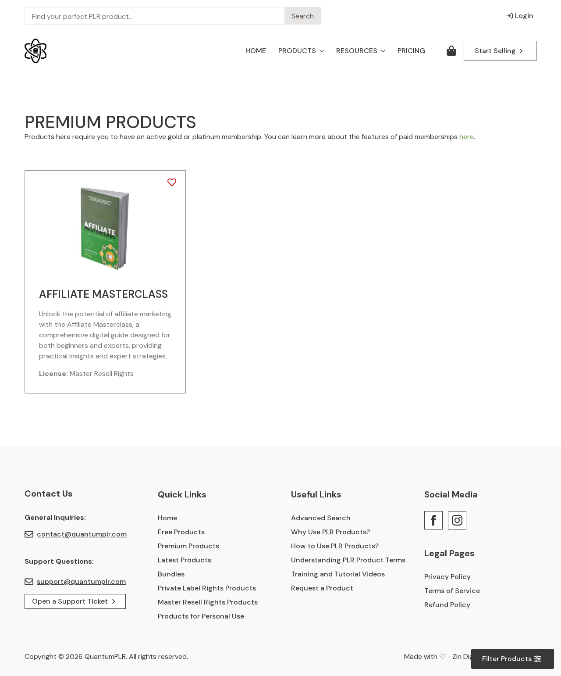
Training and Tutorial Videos (338, 574)
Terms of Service (452, 590)
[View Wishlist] (451, 51)
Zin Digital (467, 656)
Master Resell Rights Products (208, 602)
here (466, 136)
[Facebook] (433, 520)
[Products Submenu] (320, 50)
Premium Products (188, 546)
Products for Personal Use (201, 616)
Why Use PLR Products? (330, 532)
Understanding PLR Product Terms (347, 560)
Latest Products (184, 560)
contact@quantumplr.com (82, 534)
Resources (356, 50)
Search (302, 16)
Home (255, 50)
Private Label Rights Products (207, 588)
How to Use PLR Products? (335, 546)
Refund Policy (447, 604)
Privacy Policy (447, 576)
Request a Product (322, 588)
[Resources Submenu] (381, 50)
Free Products (181, 532)
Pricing (411, 50)
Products (297, 50)
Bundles (171, 574)
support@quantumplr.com (81, 581)
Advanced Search (321, 517)
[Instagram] (457, 520)
